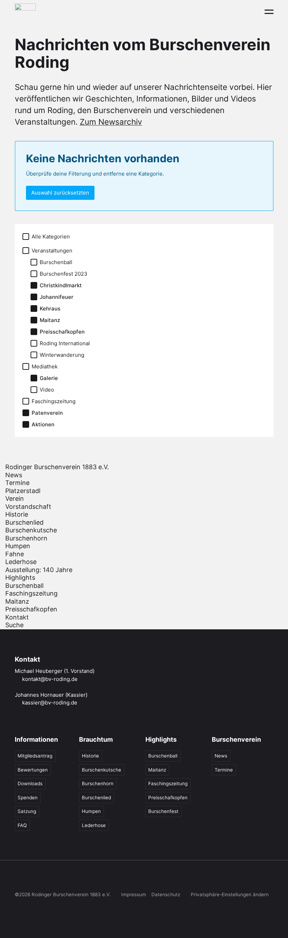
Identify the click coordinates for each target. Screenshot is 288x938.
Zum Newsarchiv (111, 121)
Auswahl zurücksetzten (60, 192)
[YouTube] (62, 878)
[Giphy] (91, 878)
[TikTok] (48, 878)
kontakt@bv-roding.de (50, 679)
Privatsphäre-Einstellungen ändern (230, 894)
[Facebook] (19, 878)
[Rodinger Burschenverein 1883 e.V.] (25, 11)
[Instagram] (33, 878)
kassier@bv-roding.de (49, 702)
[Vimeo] (77, 878)
